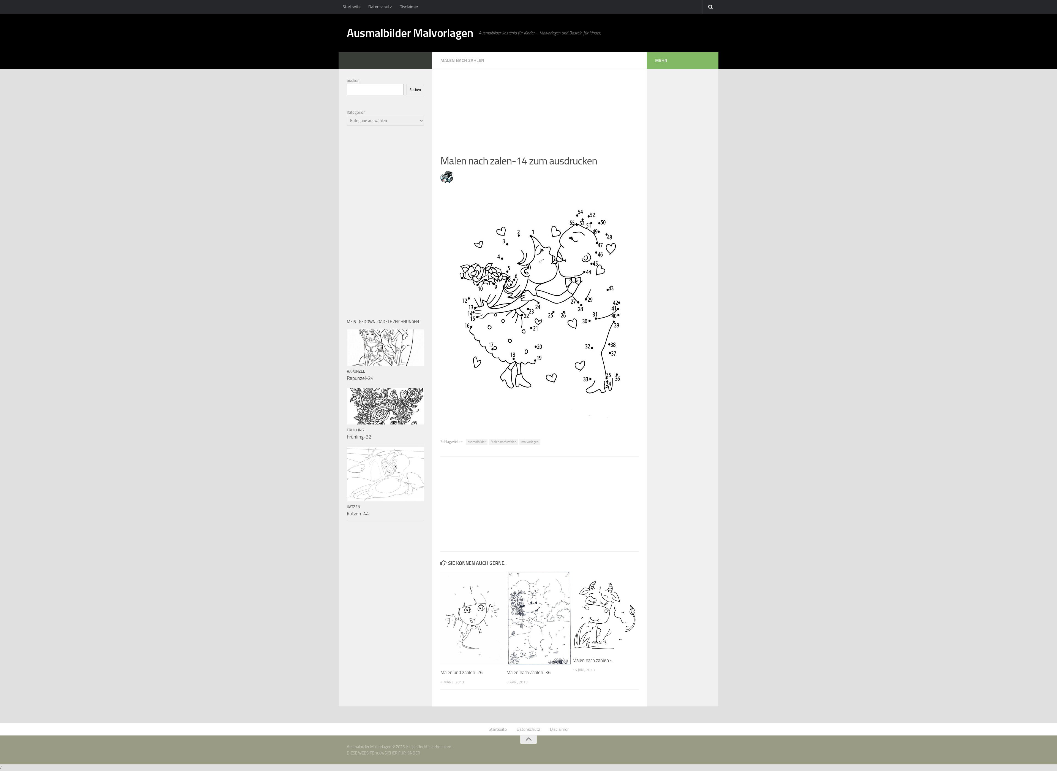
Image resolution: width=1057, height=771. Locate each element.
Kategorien (356, 112)
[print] (446, 181)
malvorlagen (529, 442)
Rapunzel (356, 371)
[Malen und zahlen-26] (473, 618)
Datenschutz (380, 6)
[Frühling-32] (385, 406)
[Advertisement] (539, 107)
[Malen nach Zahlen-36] (539, 618)
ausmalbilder (477, 442)
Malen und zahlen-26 (461, 672)
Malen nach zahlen (503, 442)
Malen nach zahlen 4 (593, 660)
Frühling (355, 430)
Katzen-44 (358, 514)
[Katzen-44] (385, 474)
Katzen (353, 507)
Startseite (351, 6)
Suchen (353, 80)
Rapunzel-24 (360, 378)
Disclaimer (408, 6)
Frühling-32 (359, 437)
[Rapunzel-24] (385, 347)
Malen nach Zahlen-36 (528, 672)
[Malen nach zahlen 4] (605, 612)
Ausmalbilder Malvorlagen (410, 33)
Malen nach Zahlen (462, 60)
